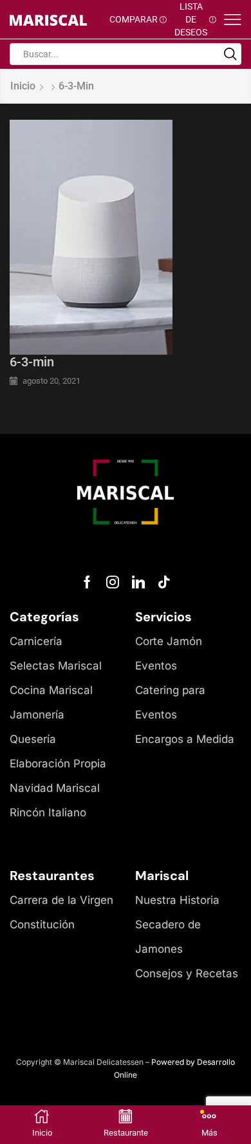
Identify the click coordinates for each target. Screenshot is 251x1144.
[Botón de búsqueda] (230, 54)
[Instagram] (112, 582)
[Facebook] (87, 582)
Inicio (22, 86)
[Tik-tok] (164, 582)
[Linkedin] (138, 582)
